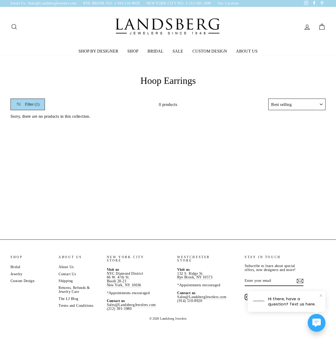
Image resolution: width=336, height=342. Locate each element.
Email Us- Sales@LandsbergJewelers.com (43, 3)
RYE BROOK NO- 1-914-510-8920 (111, 3)
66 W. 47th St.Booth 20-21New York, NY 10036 (124, 281)
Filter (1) (31, 104)
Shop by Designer (98, 51)
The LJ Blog (68, 299)
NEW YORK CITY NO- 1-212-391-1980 (178, 3)
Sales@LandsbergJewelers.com (131, 305)
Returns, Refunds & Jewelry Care (74, 290)
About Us (247, 51)
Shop (132, 51)
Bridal (156, 51)
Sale (177, 51)
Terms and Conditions (76, 306)
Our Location (228, 3)
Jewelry (16, 274)
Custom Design (209, 51)
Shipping (66, 281)
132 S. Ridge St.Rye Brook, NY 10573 (194, 275)
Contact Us (67, 274)
